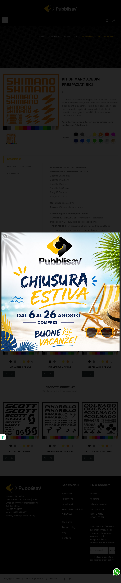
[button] (5, 236)
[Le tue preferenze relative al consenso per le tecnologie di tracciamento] (3, 437)
